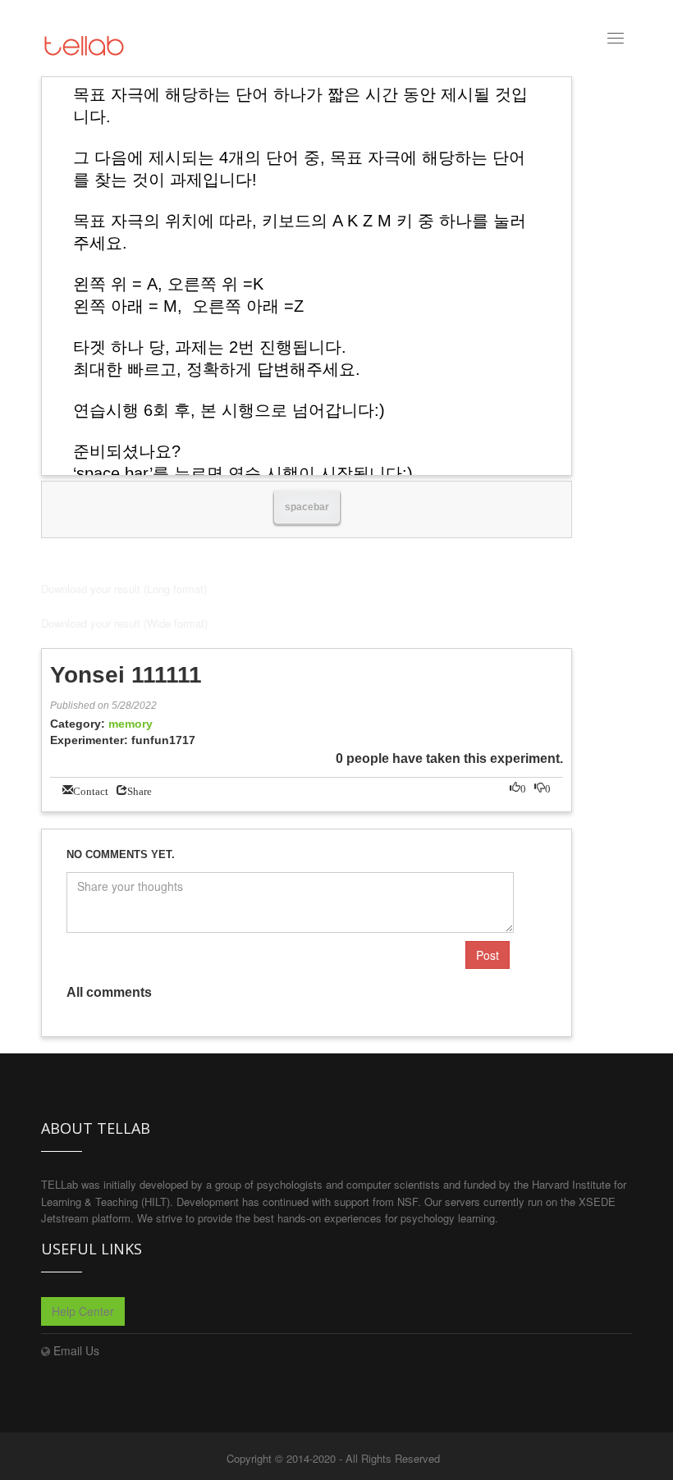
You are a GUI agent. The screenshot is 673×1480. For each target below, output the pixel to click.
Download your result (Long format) (124, 588)
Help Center (83, 1311)
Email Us (76, 1350)
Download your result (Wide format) (124, 623)
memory (130, 723)
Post (487, 955)
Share (139, 789)
